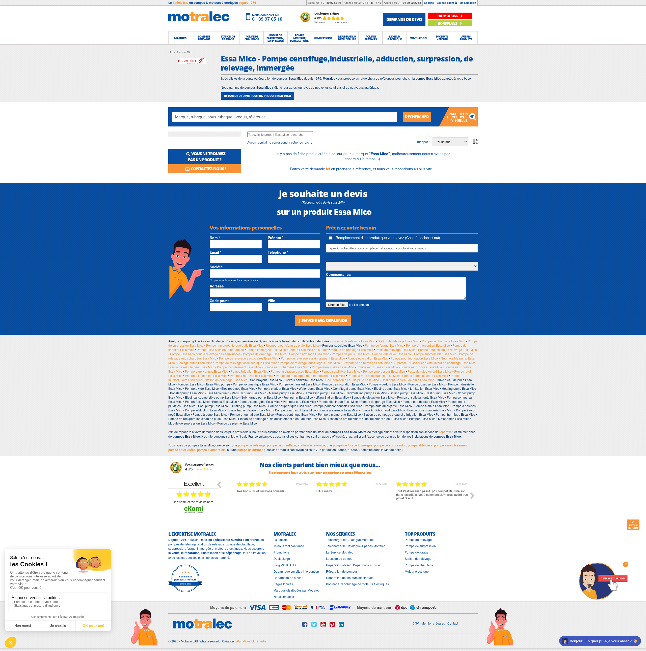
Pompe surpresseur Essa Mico (384, 371)
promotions (448, 15)
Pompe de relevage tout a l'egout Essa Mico (310, 363)
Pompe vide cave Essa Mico (391, 354)
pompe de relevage (251, 445)
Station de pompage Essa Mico (226, 380)
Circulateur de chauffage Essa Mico (451, 363)
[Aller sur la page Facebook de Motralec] (305, 624)
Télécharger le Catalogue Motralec (349, 539)
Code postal (220, 300)
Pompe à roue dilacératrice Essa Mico (374, 375)
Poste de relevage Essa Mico (396, 349)
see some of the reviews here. (193, 502)
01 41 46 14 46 (372, 3)
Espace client (446, 3)
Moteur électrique (417, 571)
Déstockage (282, 558)
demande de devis (404, 19)
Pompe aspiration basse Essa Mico (295, 371)
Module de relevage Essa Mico (352, 349)
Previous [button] (219, 484)
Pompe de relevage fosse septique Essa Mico (246, 363)
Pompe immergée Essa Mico (266, 349)
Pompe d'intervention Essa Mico (428, 345)
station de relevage (311, 445)
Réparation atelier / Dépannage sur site (353, 565)
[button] (180, 37)
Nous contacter (284, 596)
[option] (269, 499)
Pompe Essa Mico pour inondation (220, 349)
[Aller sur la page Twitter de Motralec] (314, 624)
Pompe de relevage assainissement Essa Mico (313, 358)
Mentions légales (433, 623)
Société (429, 3)
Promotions (281, 552)
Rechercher (417, 117)
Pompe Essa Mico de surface (308, 349)
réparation (446, 432)
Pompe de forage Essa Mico (384, 345)
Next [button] (472, 495)
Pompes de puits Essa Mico (351, 354)
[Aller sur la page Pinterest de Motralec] (332, 624)
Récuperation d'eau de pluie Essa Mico (352, 380)
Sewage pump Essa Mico (194, 363)
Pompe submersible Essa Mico (435, 354)
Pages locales (283, 584)
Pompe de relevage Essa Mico (354, 341)
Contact (452, 623)
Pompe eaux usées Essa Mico (377, 367)
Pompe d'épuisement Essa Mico (239, 367)
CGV (416, 623)
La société (281, 539)
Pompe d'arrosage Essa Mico (309, 354)
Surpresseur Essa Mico (408, 363)
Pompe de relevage (418, 539)
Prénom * (275, 237)
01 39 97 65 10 (332, 3)
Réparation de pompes (342, 571)
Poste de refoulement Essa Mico (430, 371)
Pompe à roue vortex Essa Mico (251, 375)
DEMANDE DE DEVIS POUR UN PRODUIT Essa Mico (257, 96)
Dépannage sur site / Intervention (296, 571)
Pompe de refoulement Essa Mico (191, 367)
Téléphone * (278, 252)
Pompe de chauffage (419, 565)
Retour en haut (633, 527)
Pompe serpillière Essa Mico (341, 371)
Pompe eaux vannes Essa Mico (206, 371)
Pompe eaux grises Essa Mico (421, 367)
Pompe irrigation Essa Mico (249, 371)
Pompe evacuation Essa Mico (367, 358)
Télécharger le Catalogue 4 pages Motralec (355, 546)
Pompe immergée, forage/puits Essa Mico (234, 345)
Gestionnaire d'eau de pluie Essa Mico (408, 380)
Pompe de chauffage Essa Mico (443, 341)
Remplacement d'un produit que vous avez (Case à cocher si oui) (387, 237)
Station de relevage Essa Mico (398, 341)
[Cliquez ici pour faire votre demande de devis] (603, 580)
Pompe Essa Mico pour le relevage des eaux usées (205, 354)
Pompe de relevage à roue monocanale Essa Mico (310, 375)
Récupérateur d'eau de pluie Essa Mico (293, 345)
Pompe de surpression (420, 546)
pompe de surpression (390, 445)
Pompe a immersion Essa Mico (206, 375)
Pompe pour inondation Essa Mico (414, 358)
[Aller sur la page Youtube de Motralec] (323, 624)
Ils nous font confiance (289, 546)
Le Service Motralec (339, 552)
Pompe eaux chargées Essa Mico (286, 367)
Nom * (215, 237)
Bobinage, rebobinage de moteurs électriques (357, 584)
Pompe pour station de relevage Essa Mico (447, 349)
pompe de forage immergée (352, 445)
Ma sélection (468, 3)
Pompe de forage (416, 552)
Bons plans (447, 23)
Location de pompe (339, 558)
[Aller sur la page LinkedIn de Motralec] (341, 624)
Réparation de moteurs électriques (349, 577)
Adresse (217, 285)
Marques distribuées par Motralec (296, 590)
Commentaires (338, 274)
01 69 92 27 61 (412, 3)
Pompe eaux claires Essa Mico (333, 367)
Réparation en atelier (288, 577)
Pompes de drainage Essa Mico (265, 354)
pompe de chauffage (281, 445)
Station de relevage (418, 558)
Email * (215, 252)
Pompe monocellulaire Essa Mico (425, 375)
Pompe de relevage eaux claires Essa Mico (248, 358)
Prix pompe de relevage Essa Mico (366, 363)
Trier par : (423, 142)
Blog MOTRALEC (286, 565)
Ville (271, 300)
